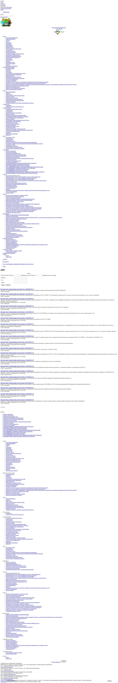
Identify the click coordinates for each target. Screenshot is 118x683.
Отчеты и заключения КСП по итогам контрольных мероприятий (21, 142)
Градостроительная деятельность (13, 48)
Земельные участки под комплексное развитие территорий (19, 211)
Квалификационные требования (13, 74)
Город (4, 36)
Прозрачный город (10, 62)
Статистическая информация (13, 131)
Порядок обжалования (11, 152)
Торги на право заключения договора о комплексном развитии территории (23, 208)
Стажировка (9, 72)
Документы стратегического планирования (16, 156)
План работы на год (10, 141)
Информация (6, 12)
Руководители (9, 110)
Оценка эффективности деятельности (15, 117)
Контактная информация (12, 79)
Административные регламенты (13, 160)
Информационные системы (12, 126)
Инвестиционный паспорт (12, 221)
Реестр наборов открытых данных (14, 250)
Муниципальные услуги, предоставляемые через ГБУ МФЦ (20, 179)
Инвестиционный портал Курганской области (17, 231)
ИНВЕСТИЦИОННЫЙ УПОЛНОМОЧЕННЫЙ (17, 215)
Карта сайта (9, 256)
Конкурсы (8, 71)
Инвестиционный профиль (12, 237)
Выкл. (10, 7)
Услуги (5, 174)
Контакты (8, 132)
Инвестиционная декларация (13, 220)
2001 (4, 266)
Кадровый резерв (10, 68)
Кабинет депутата (10, 96)
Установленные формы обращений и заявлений (17, 116)
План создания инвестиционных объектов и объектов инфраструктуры (22, 223)
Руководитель (9, 138)
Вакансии (8, 69)
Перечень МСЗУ (10, 192)
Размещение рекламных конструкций (14, 201)
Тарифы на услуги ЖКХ (11, 162)
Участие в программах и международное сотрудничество (19, 130)
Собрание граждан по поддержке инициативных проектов (19, 103)
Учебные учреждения (11, 80)
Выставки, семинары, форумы (13, 229)
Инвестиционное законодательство (14, 224)
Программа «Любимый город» (13, 55)
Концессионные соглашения (12, 202)
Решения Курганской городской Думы (15, 100)
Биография (8, 105)
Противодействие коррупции (13, 57)
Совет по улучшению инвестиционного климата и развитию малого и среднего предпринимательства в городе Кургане (34, 217)
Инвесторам (6, 213)
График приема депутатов (12, 98)
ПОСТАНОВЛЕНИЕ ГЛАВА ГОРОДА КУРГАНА (18, 165)
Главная (5, 259)
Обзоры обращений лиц (11, 243)
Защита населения (10, 119)
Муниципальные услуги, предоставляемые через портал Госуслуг (21, 178)
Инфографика (9, 45)
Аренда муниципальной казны (13, 197)
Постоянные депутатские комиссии (14, 99)
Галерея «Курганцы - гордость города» (15, 53)
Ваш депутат (9, 94)
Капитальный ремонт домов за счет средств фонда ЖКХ (19, 200)
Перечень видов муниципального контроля (16, 183)
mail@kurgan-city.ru (8, 667)
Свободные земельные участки (13, 212)
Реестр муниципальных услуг (13, 175)
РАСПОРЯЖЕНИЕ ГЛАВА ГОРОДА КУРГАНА (17, 169)
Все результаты (4, 17)
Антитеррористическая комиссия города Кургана (17, 120)
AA (1, 4)
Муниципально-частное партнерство (14, 236)
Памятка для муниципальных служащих (15, 88)
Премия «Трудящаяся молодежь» (13, 56)
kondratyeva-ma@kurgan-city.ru (11, 678)
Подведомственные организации (13, 112)
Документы (6, 149)
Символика (8, 42)
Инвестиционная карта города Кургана (15, 222)
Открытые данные (7, 249)
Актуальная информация (12, 37)
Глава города (6, 104)
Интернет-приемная (10, 101)
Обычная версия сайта (6, 8)
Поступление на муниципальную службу (15, 73)
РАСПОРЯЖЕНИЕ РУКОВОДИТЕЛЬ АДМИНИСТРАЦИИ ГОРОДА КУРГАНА (25, 172)
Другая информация (10, 188)
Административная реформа (12, 123)
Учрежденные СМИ (10, 127)
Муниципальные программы (13, 157)
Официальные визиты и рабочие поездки (15, 128)
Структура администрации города (14, 109)
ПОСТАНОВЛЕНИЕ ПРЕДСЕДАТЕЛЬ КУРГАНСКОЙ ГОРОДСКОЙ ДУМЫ (24, 167)
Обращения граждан (8, 238)
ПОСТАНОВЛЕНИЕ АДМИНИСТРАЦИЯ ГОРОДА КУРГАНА (21, 163)
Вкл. (8, 7)
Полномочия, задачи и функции (13, 121)
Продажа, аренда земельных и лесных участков (17, 195)
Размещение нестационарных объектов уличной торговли (19, 206)
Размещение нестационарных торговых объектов (17, 205)
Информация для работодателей (13, 77)
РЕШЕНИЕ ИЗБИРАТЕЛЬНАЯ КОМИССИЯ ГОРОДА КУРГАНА (21, 173)
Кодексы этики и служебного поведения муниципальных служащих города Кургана (25, 83)
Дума (4, 90)
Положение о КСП (10, 137)
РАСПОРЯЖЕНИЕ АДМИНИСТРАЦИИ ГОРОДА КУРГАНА (20, 168)
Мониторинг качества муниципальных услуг (16, 184)
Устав (7, 41)
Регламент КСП (9, 139)
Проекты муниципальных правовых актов (16, 115)
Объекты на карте (10, 114)
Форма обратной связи (11, 233)
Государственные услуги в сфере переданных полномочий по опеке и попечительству (26, 180)
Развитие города (10, 47)
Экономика (8, 43)
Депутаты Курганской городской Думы (15, 95)
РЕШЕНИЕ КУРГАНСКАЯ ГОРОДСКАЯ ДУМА (17, 164)
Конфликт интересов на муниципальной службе (17, 85)
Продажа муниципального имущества (15, 196)
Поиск (4, 254)
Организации (9, 46)
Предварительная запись (11, 186)
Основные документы (11, 159)
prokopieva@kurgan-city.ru (10, 674)
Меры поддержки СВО (11, 181)
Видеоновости (9, 59)
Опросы (8, 64)
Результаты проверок (11, 125)
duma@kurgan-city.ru (8, 670)
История (8, 40)
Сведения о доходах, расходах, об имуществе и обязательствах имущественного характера (27, 82)
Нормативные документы (12, 146)
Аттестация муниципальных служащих (15, 78)
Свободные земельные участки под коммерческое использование (21, 210)
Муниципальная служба (9, 67)
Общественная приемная (12, 133)
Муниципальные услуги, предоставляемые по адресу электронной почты (23, 176)
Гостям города (9, 50)
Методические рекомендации (13, 87)
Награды (8, 61)
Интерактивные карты (11, 252)
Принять (109, 680)
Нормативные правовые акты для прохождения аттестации (20, 158)
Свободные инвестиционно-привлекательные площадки (19, 227)
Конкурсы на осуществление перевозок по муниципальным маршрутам (23, 204)
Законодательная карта (11, 247)
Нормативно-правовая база (12, 245)
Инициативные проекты (11, 66)
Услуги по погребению (11, 191)
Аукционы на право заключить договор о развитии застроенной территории (24, 207)
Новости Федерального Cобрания (14, 89)
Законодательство (10, 75)
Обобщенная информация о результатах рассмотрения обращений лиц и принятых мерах (27, 244)
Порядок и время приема (12, 240)
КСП (4, 136)
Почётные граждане (10, 51)
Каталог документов (11, 151)
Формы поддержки (10, 228)
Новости (8, 93)
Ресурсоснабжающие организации (14, 234)
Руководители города (11, 52)
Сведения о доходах (10, 144)
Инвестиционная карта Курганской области (16, 218)
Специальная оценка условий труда (14, 147)
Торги (4, 194)
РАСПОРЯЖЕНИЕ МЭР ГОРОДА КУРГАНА (16, 170)
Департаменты (9, 111)
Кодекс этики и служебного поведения (15, 148)
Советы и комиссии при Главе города (15, 106)
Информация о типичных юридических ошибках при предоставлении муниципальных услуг (28, 190)
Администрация (7, 107)
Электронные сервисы (11, 185)
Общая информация (10, 39)
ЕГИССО (8, 135)
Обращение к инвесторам (12, 216)
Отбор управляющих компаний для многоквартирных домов (20, 199)
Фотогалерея (9, 58)
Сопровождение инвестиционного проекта (16, 226)
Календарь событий (10, 63)
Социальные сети (10, 248)
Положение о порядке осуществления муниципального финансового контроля (24, 143)
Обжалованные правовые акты (13, 153)
